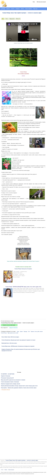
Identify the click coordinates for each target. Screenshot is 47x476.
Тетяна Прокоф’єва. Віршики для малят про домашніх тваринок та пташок (18, 340)
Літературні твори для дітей (7, 377)
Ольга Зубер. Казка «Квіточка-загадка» (10, 336)
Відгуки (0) (12, 18)
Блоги (8, 8)
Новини (18, 8)
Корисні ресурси (11, 469)
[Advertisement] (23, 307)
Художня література (5, 375)
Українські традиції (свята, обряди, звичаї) (10, 383)
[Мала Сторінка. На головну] (3, 6)
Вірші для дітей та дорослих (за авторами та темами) (13, 379)
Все (3, 18)
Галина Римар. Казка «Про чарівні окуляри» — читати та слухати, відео (22, 460)
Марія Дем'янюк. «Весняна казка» (9, 343)
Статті (12, 8)
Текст (7, 18)
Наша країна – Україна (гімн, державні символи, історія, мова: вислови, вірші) (18, 387)
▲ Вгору (3, 8)
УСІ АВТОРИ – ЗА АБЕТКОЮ (7, 373)
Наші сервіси (28, 8)
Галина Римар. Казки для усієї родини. (23, 268)
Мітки (22, 8)
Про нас (35, 8)
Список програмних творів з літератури (10, 381)
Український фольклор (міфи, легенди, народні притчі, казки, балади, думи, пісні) (19, 385)
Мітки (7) (18, 18)
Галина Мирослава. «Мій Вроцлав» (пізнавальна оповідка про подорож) (18, 346)
